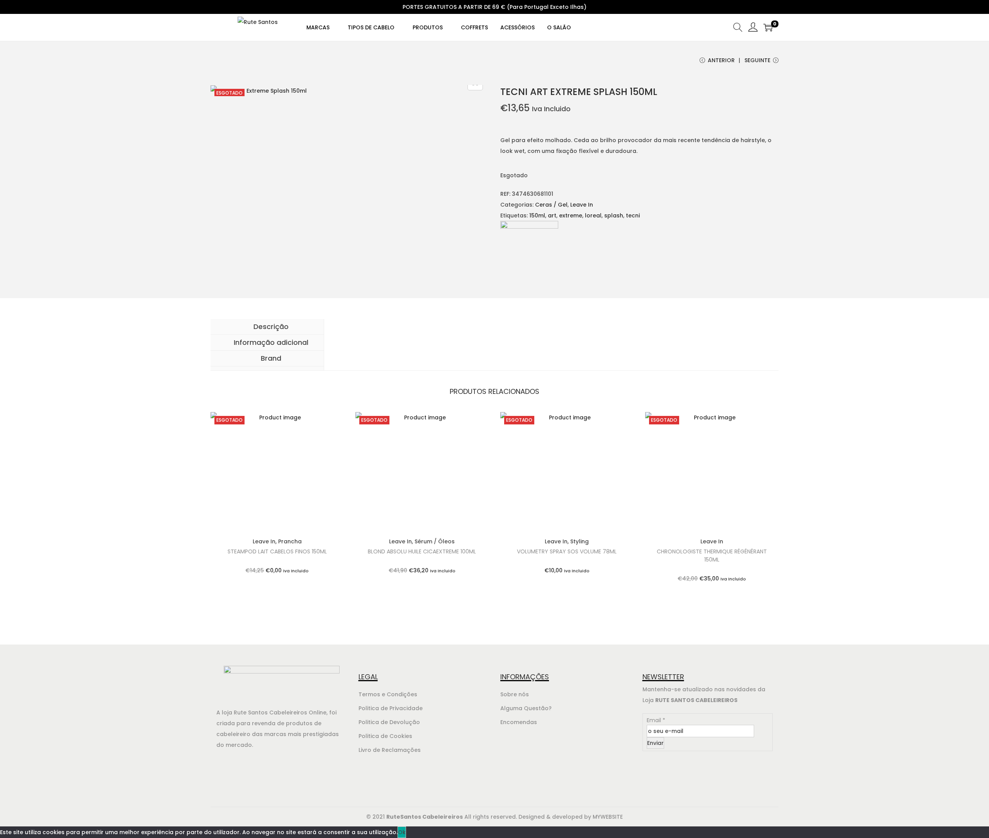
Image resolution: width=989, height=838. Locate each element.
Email (656, 720)
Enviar (655, 743)
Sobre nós (514, 694)
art (552, 215)
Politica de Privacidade (391, 708)
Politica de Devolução (389, 722)
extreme (570, 215)
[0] (768, 27)
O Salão (559, 27)
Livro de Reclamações (390, 750)
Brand (270, 358)
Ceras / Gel (551, 205)
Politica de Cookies (385, 736)
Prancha (290, 541)
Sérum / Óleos (435, 541)
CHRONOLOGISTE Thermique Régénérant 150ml (712, 555)
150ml (537, 215)
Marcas (318, 27)
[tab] (267, 327)
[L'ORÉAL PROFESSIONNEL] (529, 249)
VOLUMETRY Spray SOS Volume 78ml (567, 551)
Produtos (428, 27)
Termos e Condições (388, 694)
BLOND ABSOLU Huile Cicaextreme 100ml (422, 551)
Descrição (270, 326)
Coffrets (474, 27)
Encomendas (518, 722)
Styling (579, 541)
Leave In (581, 205)
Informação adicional (270, 342)
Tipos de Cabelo (372, 27)
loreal (593, 215)
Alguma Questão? (526, 708)
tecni (633, 215)
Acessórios (517, 27)
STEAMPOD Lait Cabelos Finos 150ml (277, 551)
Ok (402, 832)
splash (613, 215)
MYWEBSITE (608, 817)
